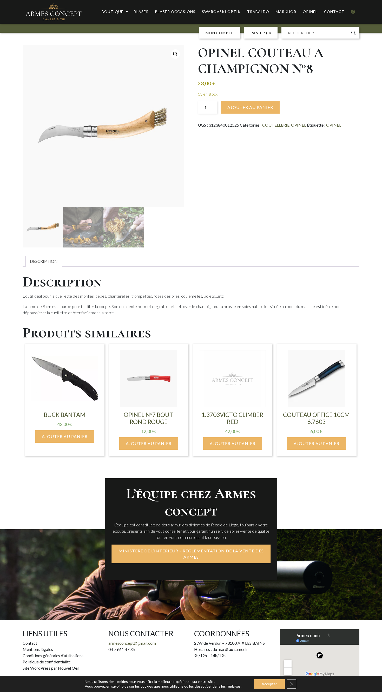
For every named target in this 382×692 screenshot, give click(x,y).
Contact (30, 643)
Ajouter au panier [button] (65, 436)
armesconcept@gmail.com (132, 643)
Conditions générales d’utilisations (53, 655)
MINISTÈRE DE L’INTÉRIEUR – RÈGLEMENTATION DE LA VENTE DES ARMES (191, 553)
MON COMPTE (220, 33)
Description (44, 261)
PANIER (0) (261, 33)
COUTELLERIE (275, 124)
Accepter (269, 684)
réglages (234, 686)
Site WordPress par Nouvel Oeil (51, 667)
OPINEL (298, 124)
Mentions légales (38, 649)
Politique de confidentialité (47, 661)
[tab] (43, 261)
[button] (175, 54)
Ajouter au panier (250, 107)
